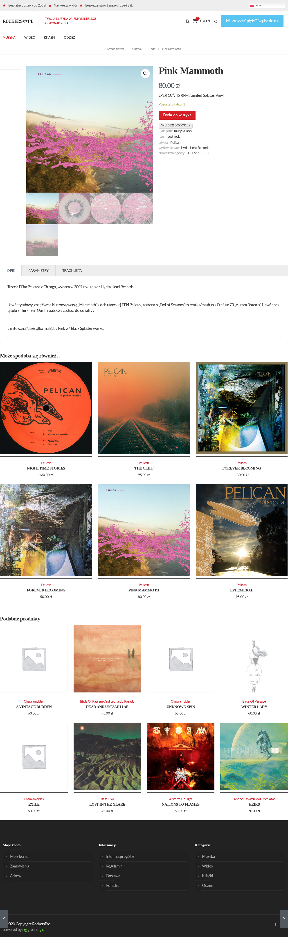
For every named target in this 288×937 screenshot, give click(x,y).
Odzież (207, 886)
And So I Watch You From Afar (254, 799)
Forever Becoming (241, 468)
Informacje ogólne (120, 856)
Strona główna (115, 49)
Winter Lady (254, 707)
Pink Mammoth (143, 590)
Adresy (15, 876)
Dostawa (113, 876)
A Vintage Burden (34, 707)
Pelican (175, 142)
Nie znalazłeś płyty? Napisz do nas (252, 21)
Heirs (254, 804)
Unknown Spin (180, 707)
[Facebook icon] (275, 924)
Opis (11, 270)
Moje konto (19, 856)
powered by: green (23, 930)
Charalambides (34, 701)
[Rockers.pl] (18, 21)
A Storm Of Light (180, 799)
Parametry (38, 270)
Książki (207, 876)
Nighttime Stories (46, 468)
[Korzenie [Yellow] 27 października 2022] (4, 919)
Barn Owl (107, 799)
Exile (33, 804)
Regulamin (114, 866)
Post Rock (173, 136)
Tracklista (72, 270)
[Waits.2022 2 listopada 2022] (284, 919)
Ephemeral (241, 590)
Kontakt (112, 886)
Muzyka (137, 49)
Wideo (207, 866)
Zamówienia (19, 866)
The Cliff (143, 468)
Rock (152, 49)
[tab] (11, 270)
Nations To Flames (180, 804)
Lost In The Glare (107, 804)
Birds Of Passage (254, 701)
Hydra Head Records (195, 148)
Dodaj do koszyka (177, 115)
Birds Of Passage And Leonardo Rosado (107, 701)
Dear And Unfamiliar (107, 707)
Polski (258, 5)
